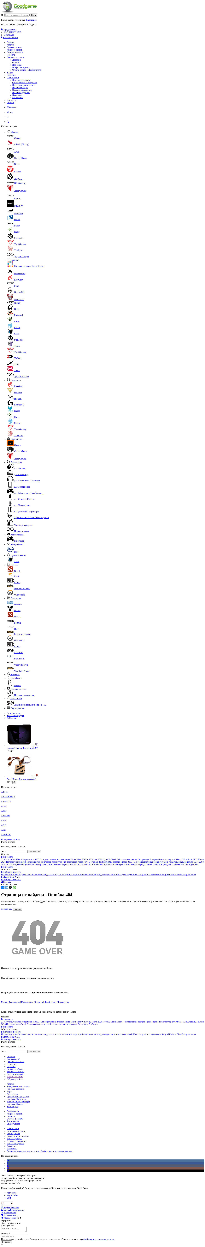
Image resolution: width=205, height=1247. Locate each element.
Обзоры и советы (15, 52)
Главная (10, 42)
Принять (17, 909)
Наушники (16, 380)
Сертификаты (17, 708)
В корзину (6, 1242)
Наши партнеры (20, 87)
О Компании (13, 77)
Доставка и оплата (15, 57)
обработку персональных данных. (98, 1239)
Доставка (16, 60)
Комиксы (15, 674)
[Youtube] (8, 1165)
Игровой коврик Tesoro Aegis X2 (22, 748)
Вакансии (17, 95)
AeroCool (5, 815)
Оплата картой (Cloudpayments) (27, 70)
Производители (14, 47)
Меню (10, 112)
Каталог (10, 45)
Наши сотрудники (21, 92)
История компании (21, 80)
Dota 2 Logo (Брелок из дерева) (21, 779)
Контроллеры (17, 535)
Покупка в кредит (20, 67)
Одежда (14, 565)
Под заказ (16, 65)
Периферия (16, 678)
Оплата (15, 62)
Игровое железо (18, 689)
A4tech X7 (6, 801)
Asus (3, 830)
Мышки (14, 132)
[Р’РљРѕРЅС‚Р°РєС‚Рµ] (2, 887)
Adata (3, 811)
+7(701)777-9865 (12, 32)
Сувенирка (16, 598)
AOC (3, 825)
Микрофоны (17, 544)
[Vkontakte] (8, 1160)
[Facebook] (7, 1163)
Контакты (11, 100)
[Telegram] (6, 887)
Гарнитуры (14, 1002)
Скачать (10, 102)
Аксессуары (16, 462)
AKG (3, 820)
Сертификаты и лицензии (24, 82)
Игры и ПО (16, 698)
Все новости (7, 857)
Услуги (10, 72)
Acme (3, 806)
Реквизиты (17, 97)
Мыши (4, 1002)
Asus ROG (6, 834)
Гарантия (11, 75)
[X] (10, 887)
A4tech (4, 792)
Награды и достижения (23, 85)
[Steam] (8, 1171)
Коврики (15, 260)
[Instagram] (8, 1168)
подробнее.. (6, 909)
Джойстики (49, 1002)
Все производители (10, 839)
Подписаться (34, 852)
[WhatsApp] (14, 887)
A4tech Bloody (8, 796)
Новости (11, 55)
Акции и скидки (14, 50)
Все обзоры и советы (11, 872)
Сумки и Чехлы (18, 555)
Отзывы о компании (22, 90)
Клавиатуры (16, 439)
